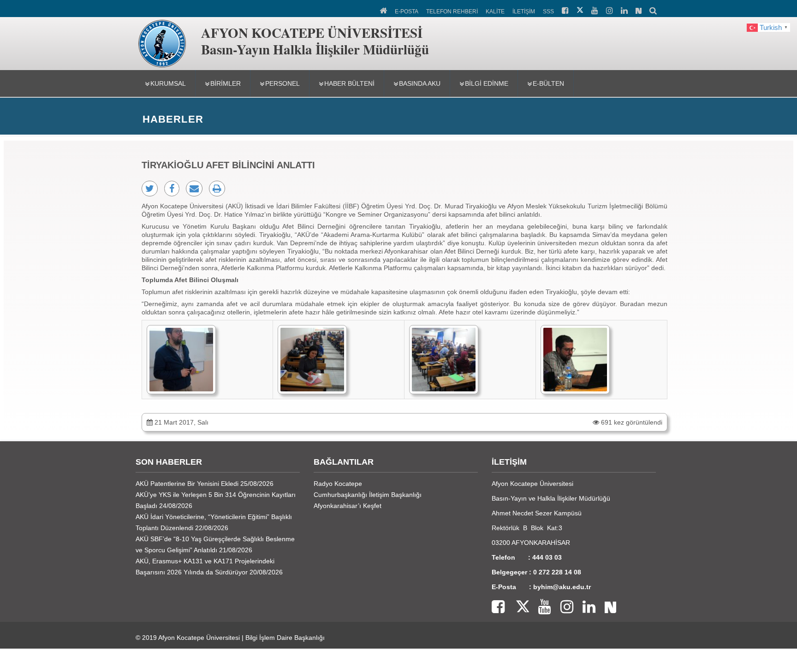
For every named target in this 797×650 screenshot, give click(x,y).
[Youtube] (540, 607)
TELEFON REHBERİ (452, 11)
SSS (548, 11)
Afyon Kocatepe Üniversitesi (199, 637)
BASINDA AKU (419, 83)
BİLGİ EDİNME (486, 83)
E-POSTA (406, 11)
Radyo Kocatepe (338, 483)
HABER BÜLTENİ (349, 83)
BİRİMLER (225, 83)
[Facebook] (498, 607)
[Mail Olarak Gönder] (194, 188)
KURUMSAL (168, 83)
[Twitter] (517, 607)
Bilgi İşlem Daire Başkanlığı (285, 637)
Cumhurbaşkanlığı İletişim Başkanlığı (368, 494)
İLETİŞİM (523, 11)
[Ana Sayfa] (384, 9)
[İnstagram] (562, 607)
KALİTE (495, 11)
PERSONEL (282, 83)
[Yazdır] (217, 188)
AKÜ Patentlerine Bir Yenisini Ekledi (187, 483)
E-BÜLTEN (548, 83)
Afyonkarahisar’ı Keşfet (347, 505)
